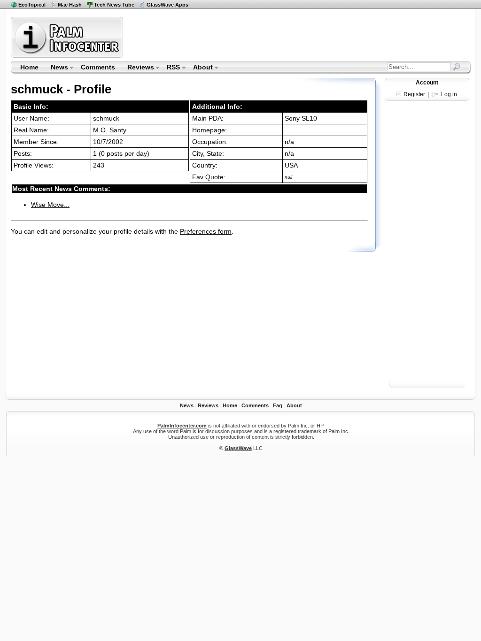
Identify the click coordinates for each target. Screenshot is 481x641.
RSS (170, 68)
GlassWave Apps (167, 5)
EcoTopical (32, 5)
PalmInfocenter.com (182, 425)
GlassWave (238, 448)
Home (29, 67)
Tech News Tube (114, 5)
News (56, 68)
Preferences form (206, 231)
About (200, 68)
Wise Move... (50, 204)
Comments (98, 67)
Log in (449, 94)
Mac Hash (70, 5)
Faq (277, 405)
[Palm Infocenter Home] (68, 56)
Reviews (137, 68)
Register (414, 94)
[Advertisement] (298, 37)
